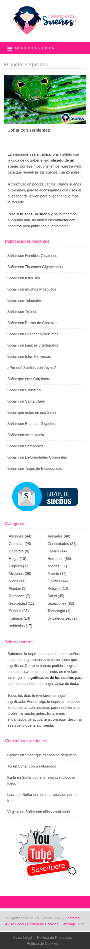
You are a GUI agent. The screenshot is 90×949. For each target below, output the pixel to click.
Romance (17, 596)
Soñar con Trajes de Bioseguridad (34, 468)
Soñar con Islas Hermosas (29, 356)
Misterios (16, 573)
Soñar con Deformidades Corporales (37, 457)
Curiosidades (58, 543)
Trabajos (16, 618)
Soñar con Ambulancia (25, 435)
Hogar (14, 558)
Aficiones (16, 536)
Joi (9, 766)
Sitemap (68, 924)
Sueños (15, 611)
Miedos (54, 566)
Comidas (16, 543)
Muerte (53, 573)
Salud (52, 596)
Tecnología (56, 611)
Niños (13, 581)
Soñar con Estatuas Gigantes (31, 423)
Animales (55, 536)
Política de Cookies (42, 924)
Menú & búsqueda (34, 48)
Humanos (56, 558)
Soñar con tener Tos (23, 278)
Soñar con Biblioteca (24, 390)
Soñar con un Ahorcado (37, 766)
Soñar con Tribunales (24, 300)
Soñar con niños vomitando (47, 812)
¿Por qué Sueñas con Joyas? (31, 367)
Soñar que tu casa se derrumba (50, 755)
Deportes (16, 551)
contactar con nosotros (31, 707)
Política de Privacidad (54, 937)
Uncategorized (59, 618)
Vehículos (17, 626)
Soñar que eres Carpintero (28, 379)
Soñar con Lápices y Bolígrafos (32, 345)
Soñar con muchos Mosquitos (31, 289)
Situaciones (57, 603)
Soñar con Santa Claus (26, 401)
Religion (54, 588)
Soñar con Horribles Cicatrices (32, 255)
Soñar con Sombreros (25, 446)
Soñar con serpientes (29, 130)
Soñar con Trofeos (22, 311)
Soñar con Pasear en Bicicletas (32, 334)
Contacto (72, 918)
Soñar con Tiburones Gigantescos (35, 267)
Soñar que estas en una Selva (31, 412)
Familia (53, 551)
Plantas (15, 588)
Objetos (54, 581)
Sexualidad (18, 603)
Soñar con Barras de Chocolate (32, 323)
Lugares (15, 566)
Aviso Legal (14, 924)
